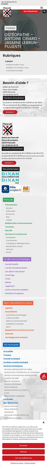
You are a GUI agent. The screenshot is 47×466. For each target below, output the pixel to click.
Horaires (4, 4)
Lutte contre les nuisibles (16, 290)
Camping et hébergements (18, 243)
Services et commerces (16, 234)
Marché (8, 230)
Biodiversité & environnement (18, 223)
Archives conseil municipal (15, 362)
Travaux (7, 355)
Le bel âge (9, 275)
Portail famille (11, 264)
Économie (10, 214)
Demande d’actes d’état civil (16, 415)
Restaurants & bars (14, 246)
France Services (11, 387)
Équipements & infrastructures (19, 330)
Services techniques (12, 384)
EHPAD (8, 282)
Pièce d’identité (11, 409)
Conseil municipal (11, 359)
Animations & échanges (16, 315)
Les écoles (8, 399)
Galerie (9, 220)
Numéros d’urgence (14, 293)
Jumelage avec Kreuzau (16, 337)
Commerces (11, 240)
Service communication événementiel (20, 375)
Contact (9, 61)
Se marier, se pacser (13, 418)
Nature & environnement (16, 321)
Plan (8, 217)
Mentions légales (30, 463)
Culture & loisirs (12, 318)
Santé (8, 252)
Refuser (23, 452)
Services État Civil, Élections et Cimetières (22, 372)
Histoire (9, 208)
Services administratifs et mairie (18, 369)
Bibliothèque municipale (14, 396)
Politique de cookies (16, 463)
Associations (11, 311)
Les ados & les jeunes (15, 271)
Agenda (8, 308)
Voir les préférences (23, 458)
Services (9, 249)
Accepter (23, 445)
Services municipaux (13, 366)
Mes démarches (10, 403)
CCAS (7, 279)
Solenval (9, 334)
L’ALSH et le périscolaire (16, 268)
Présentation (11, 205)
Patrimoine (10, 211)
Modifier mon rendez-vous (17, 67)
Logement (9, 286)
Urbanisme (8, 412)
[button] (43, 422)
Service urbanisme (12, 381)
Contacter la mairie (14, 70)
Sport (8, 327)
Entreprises (10, 237)
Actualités (8, 351)
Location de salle (11, 378)
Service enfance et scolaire (16, 390)
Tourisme (9, 227)
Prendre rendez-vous (15, 64)
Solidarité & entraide (15, 324)
